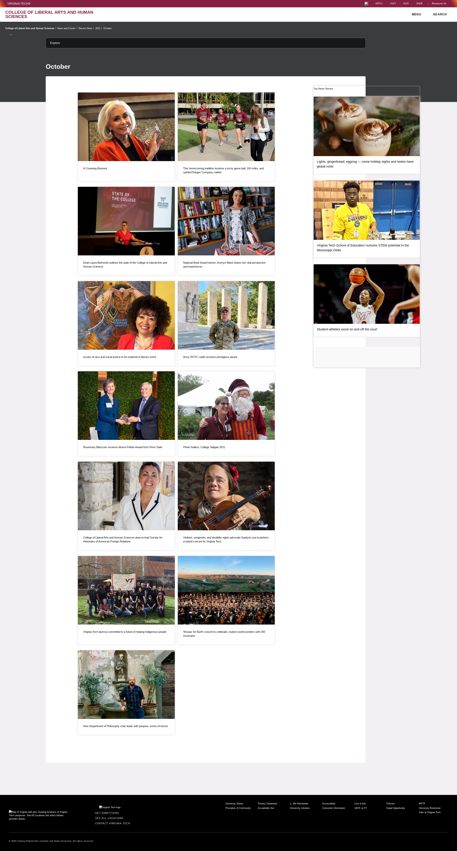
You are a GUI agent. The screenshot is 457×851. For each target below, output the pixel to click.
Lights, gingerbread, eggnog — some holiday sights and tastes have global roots (365, 164)
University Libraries (300, 808)
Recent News (86, 28)
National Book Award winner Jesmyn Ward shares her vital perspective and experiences (224, 264)
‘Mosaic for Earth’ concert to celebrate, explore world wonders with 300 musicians (224, 633)
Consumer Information (333, 808)
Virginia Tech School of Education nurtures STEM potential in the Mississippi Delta (363, 248)
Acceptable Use (266, 808)
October (107, 28)
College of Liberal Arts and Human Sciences (30, 28)
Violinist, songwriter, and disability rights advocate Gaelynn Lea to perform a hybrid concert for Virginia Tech (226, 539)
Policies (390, 803)
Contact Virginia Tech (113, 823)
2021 (98, 28)
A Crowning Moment (95, 168)
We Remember (300, 803)
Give (406, 4)
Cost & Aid (359, 803)
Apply (379, 4)
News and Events (67, 28)
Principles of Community (238, 808)
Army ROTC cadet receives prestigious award (210, 356)
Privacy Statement (267, 803)
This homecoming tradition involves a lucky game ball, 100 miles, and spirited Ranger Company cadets (223, 170)
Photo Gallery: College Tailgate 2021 (204, 447)
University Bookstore (429, 808)
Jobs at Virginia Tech (430, 812)
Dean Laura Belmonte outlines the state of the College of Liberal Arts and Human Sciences (125, 264)
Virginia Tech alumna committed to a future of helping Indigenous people (124, 631)
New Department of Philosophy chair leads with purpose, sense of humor (125, 726)
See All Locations (110, 818)
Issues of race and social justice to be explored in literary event (119, 356)
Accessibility (328, 803)
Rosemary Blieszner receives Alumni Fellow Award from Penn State (122, 447)
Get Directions (108, 813)
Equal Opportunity (395, 808)
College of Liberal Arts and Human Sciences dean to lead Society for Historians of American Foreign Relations (122, 539)
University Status (234, 803)
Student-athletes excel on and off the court (347, 329)
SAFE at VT (360, 808)
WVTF (422, 803)
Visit (393, 4)
